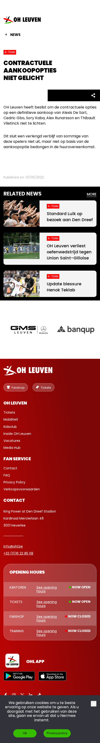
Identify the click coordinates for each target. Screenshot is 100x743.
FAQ (6, 475)
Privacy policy (57, 733)
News (15, 35)
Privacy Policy (14, 482)
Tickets (9, 412)
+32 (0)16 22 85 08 (18, 553)
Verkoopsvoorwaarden (21, 489)
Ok (25, 733)
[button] (89, 20)
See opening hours (47, 589)
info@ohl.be (13, 546)
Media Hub (11, 447)
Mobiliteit (10, 419)
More (92, 194)
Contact (10, 468)
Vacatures (11, 440)
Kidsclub (10, 426)
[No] (94, 704)
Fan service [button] (17, 459)
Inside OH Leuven (17, 433)
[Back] (5, 34)
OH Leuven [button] (15, 403)
